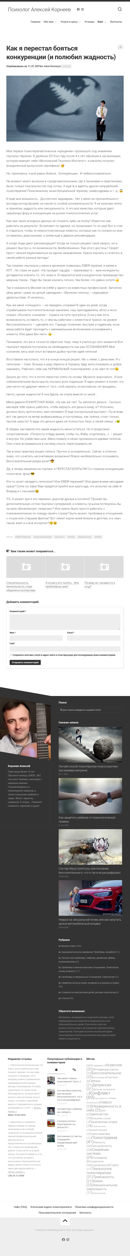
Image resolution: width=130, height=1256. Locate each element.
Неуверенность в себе (103, 1108)
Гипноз (71, 537)
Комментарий (18, 611)
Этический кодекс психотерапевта (51, 1207)
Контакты (116, 21)
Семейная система (97, 1154)
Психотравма (101, 1139)
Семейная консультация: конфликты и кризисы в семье (90, 983)
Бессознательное (43, 537)
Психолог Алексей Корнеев (39, 9)
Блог (100, 21)
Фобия (98, 537)
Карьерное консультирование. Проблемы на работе (88, 952)
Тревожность (85, 537)
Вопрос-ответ (69, 946)
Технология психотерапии (99, 1173)
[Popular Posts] (56, 1070)
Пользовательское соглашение (57, 1212)
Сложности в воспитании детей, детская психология (89, 992)
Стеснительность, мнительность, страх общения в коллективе (20, 586)
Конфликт (98, 1095)
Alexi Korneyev (52, 66)
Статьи (66, 66)
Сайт (12, 643)
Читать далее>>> (16, 1172)
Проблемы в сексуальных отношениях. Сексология (88, 977)
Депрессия (98, 1087)
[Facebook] (78, 9)
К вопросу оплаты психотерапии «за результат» (66, 1124)
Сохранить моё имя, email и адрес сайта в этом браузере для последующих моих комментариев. (64, 655)
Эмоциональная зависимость (101, 1189)
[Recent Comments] (74, 1070)
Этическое (98, 1193)
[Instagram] (82, 9)
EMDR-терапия (23, 537)
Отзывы (89, 21)
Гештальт (60, 537)
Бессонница (100, 1077)
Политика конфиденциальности (94, 1207)
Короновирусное (102, 1098)
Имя (13, 632)
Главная (35, 21)
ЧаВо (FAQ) (20, 1207)
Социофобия (100, 1165)
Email (70, 632)
